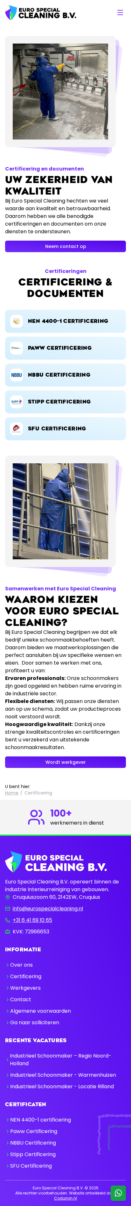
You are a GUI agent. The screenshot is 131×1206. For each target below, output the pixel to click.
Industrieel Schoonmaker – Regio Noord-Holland (60, 1059)
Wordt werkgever (65, 762)
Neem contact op (65, 246)
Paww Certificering (33, 1131)
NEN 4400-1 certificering (40, 1119)
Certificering (25, 976)
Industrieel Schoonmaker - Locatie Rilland (62, 1086)
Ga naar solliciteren (34, 1022)
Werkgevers (25, 988)
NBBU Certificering (33, 1142)
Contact (20, 999)
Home (11, 793)
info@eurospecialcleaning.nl (48, 908)
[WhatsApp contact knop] (118, 1193)
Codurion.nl (65, 1198)
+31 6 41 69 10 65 (32, 920)
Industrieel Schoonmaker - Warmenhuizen (63, 1075)
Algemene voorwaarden (40, 1011)
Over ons (21, 965)
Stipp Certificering (33, 1154)
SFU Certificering (31, 1166)
